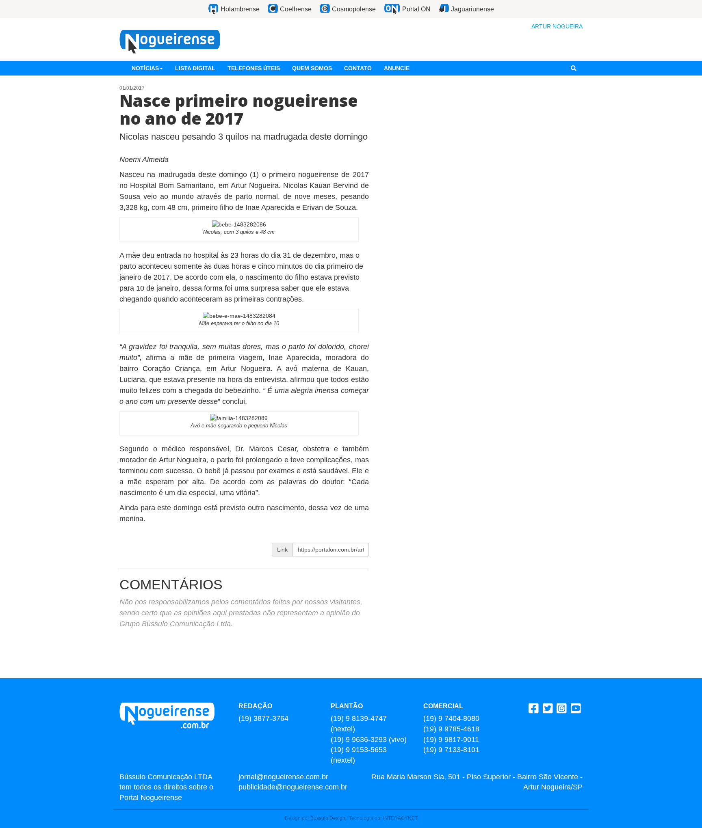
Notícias (145, 68)
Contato (358, 68)
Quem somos (312, 68)
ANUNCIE (397, 68)
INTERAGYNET (400, 818)
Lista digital (195, 68)
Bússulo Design (327, 818)
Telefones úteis (254, 68)
